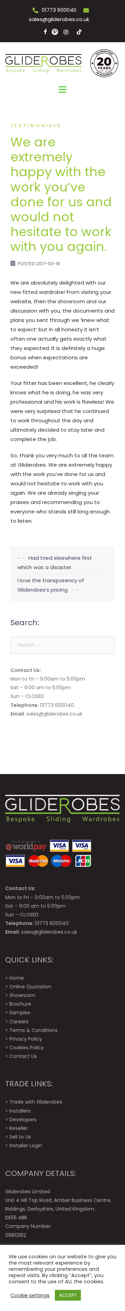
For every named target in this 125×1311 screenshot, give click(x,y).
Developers (22, 1119)
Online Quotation (30, 986)
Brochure (20, 1003)
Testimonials (36, 125)
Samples (19, 1012)
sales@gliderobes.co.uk (59, 19)
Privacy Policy (25, 1038)
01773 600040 (59, 10)
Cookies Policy (26, 1047)
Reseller (18, 1128)
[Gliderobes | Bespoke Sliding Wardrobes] (62, 62)
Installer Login (25, 1145)
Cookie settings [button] (30, 1295)
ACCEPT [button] (68, 1295)
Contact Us (23, 1056)
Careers (18, 1021)
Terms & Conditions (33, 1030)
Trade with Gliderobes (35, 1101)
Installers (20, 1110)
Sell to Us (20, 1136)
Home (16, 978)
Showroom (22, 995)
